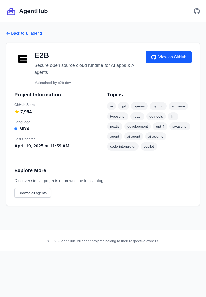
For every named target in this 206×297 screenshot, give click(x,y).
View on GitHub (172, 57)
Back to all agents (27, 33)
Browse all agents (33, 193)
